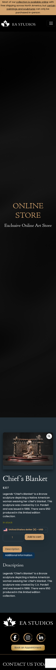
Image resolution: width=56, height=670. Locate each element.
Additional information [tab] (18, 555)
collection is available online (32, 2)
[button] (49, 436)
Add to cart (34, 537)
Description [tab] (12, 549)
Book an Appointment (27, 648)
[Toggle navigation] (51, 23)
